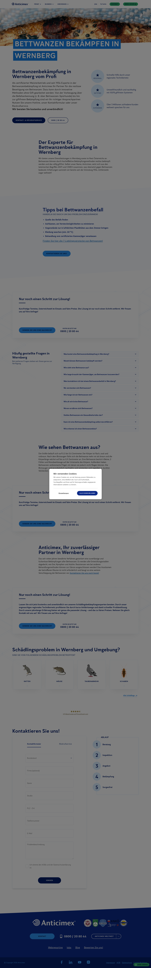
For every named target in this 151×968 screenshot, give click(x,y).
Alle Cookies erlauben (87, 493)
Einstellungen (64, 493)
